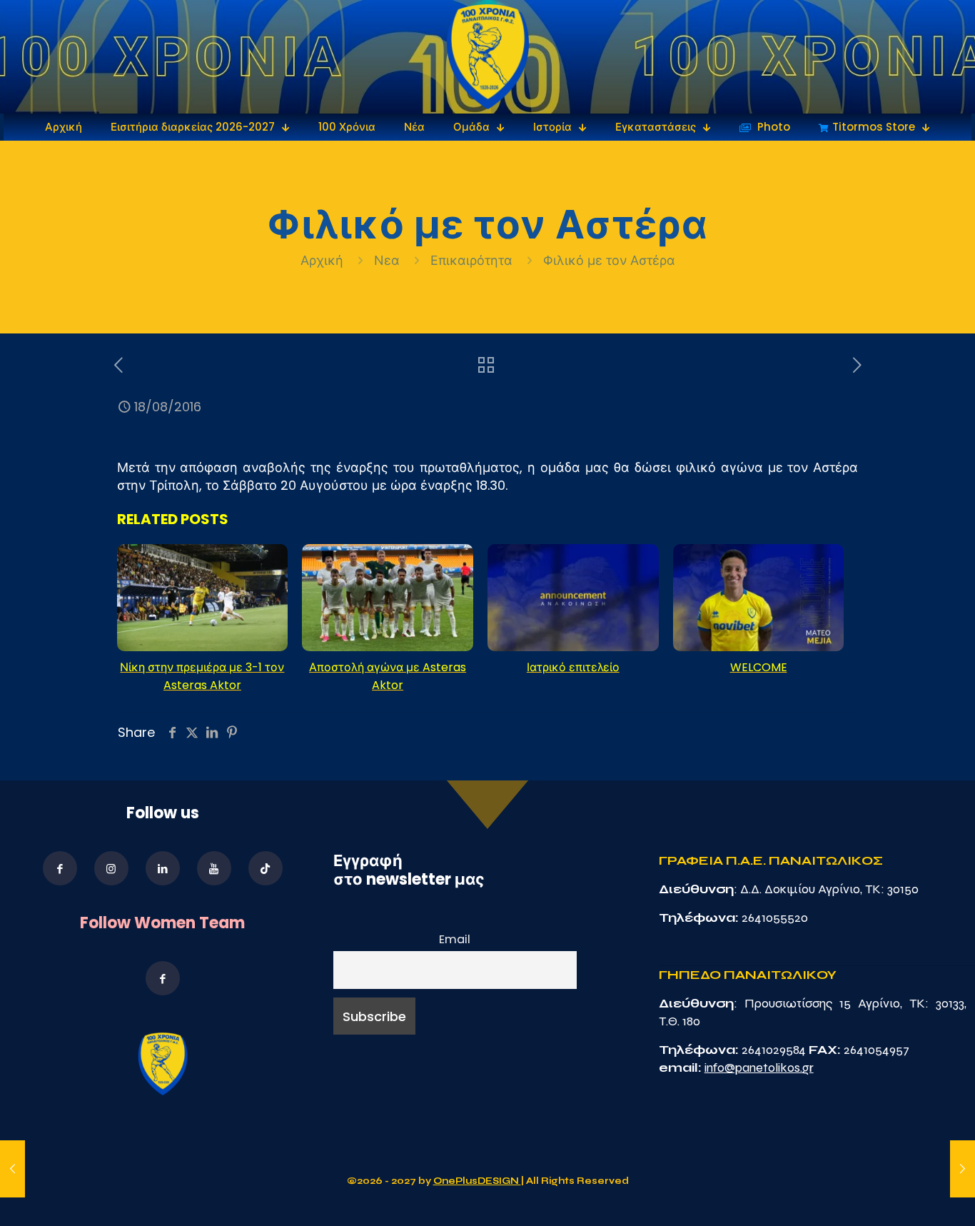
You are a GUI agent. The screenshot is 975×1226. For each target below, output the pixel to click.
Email (454, 939)
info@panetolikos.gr (759, 1067)
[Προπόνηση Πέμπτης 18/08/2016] (962, 1168)
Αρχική (323, 260)
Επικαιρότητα (471, 260)
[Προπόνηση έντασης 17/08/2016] (12, 1168)
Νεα (387, 260)
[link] (488, 56)
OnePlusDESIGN (477, 1181)
